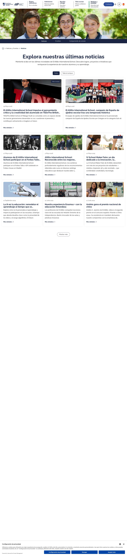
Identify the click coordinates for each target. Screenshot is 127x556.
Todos (56, 73)
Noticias (44, 41)
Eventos (58, 41)
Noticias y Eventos (12, 48)
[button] (119, 4)
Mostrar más (63, 234)
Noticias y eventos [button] (94, 2)
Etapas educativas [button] (33, 2)
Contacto (109, 4)
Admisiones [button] (48, 1)
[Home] (13, 4)
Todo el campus (67, 73)
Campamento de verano (77, 41)
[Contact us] (115, 4)
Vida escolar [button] (79, 1)
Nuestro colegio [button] (62, 2)
